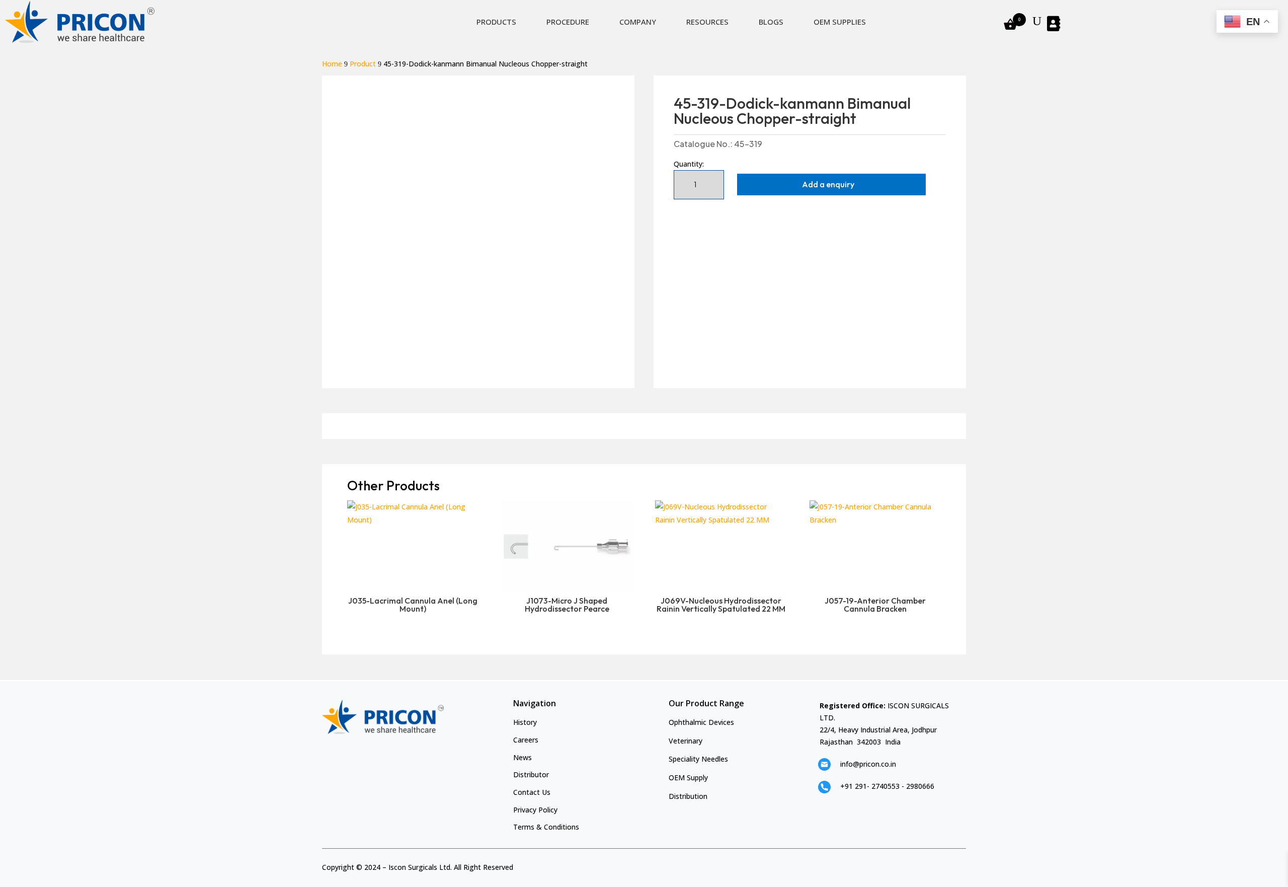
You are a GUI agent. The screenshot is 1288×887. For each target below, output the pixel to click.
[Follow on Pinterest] (959, 865)
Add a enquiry (828, 184)
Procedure (567, 22)
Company (637, 22)
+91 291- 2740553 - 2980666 (887, 786)
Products (496, 22)
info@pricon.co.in (868, 764)
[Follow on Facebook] (925, 865)
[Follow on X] (942, 865)
